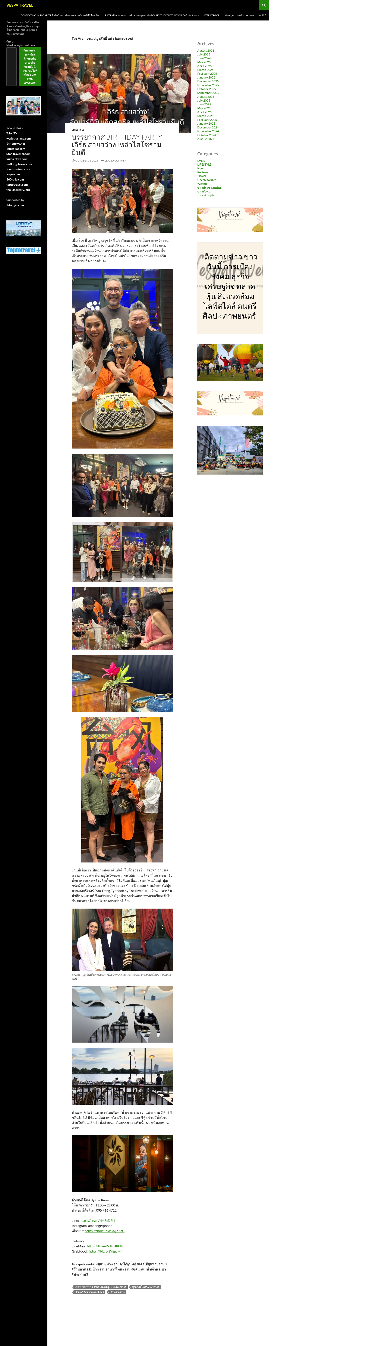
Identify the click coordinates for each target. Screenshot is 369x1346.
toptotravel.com (17, 184)
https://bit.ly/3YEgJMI (105, 1251)
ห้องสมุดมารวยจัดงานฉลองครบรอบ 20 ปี (245, 15)
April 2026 (204, 66)
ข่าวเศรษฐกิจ (206, 195)
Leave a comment (116, 160)
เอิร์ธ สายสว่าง (117, 1292)
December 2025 (208, 81)
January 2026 (206, 77)
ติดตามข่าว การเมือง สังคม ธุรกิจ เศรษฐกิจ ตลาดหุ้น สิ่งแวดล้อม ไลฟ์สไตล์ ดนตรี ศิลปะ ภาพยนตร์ (30, 66)
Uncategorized (207, 180)
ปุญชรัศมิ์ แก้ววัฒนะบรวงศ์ (145, 1287)
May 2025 (204, 108)
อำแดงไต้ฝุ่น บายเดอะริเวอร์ (89, 1292)
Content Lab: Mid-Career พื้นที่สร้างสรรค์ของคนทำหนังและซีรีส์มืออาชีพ (60, 15)
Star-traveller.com (18, 154)
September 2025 (208, 93)
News (201, 168)
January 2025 (206, 123)
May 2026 (204, 62)
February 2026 (207, 73)
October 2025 (206, 89)
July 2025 (203, 100)
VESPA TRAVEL (19, 5)
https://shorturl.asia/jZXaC (104, 1231)
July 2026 (203, 54)
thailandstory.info (18, 189)
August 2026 (205, 50)
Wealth (202, 183)
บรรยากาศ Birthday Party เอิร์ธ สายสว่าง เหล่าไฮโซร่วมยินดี (117, 145)
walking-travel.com (19, 164)
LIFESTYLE (78, 129)
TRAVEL (202, 176)
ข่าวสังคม (203, 191)
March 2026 (205, 69)
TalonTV (11, 133)
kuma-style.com (17, 159)
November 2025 (208, 85)
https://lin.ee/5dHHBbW (105, 1246)
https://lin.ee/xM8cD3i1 (97, 1220)
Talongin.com (15, 205)
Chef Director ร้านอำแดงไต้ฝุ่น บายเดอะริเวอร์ (100, 1287)
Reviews (202, 172)
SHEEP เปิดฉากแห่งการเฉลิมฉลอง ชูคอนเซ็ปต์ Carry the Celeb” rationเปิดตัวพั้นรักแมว (152, 15)
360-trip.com (15, 179)
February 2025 (207, 119)
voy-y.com (13, 174)
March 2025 (205, 116)
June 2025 (204, 104)
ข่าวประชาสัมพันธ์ (209, 187)
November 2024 (208, 131)
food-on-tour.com (18, 169)
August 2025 (205, 96)
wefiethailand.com (18, 138)
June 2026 (204, 58)
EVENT (202, 160)
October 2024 (206, 135)
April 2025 (204, 112)
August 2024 (205, 139)
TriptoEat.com (15, 148)
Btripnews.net (15, 143)
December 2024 (208, 127)
